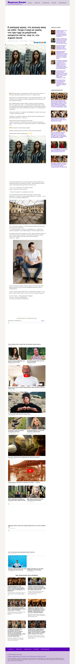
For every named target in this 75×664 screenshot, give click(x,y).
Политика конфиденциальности (14, 656)
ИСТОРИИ (54, 2)
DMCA (39, 656)
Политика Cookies (26, 656)
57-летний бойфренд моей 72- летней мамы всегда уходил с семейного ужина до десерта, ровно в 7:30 (59, 150)
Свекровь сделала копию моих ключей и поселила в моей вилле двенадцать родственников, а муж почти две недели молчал (37, 588)
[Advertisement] (37, 15)
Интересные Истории (17, 2)
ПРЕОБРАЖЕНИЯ (62, 2)
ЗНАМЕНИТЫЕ (45, 2)
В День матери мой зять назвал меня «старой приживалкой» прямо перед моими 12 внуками (17, 609)
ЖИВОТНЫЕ (37, 2)
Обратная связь (33, 656)
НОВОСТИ (30, 2)
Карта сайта (43, 656)
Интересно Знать (21, 318)
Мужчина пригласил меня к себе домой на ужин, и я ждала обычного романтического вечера (59, 119)
